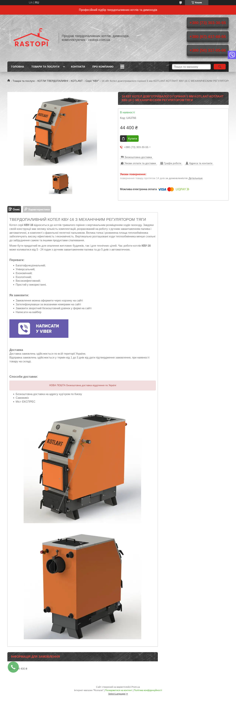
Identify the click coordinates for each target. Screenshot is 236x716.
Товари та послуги (45, 66)
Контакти (78, 66)
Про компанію (102, 66)
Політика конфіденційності (148, 690)
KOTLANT (77, 80)
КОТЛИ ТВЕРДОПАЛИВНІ (52, 80)
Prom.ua (135, 687)
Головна (17, 66)
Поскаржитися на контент (118, 690)
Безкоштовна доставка (138, 157)
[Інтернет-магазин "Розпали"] (31, 38)
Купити (132, 138)
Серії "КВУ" (92, 80)
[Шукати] (220, 66)
